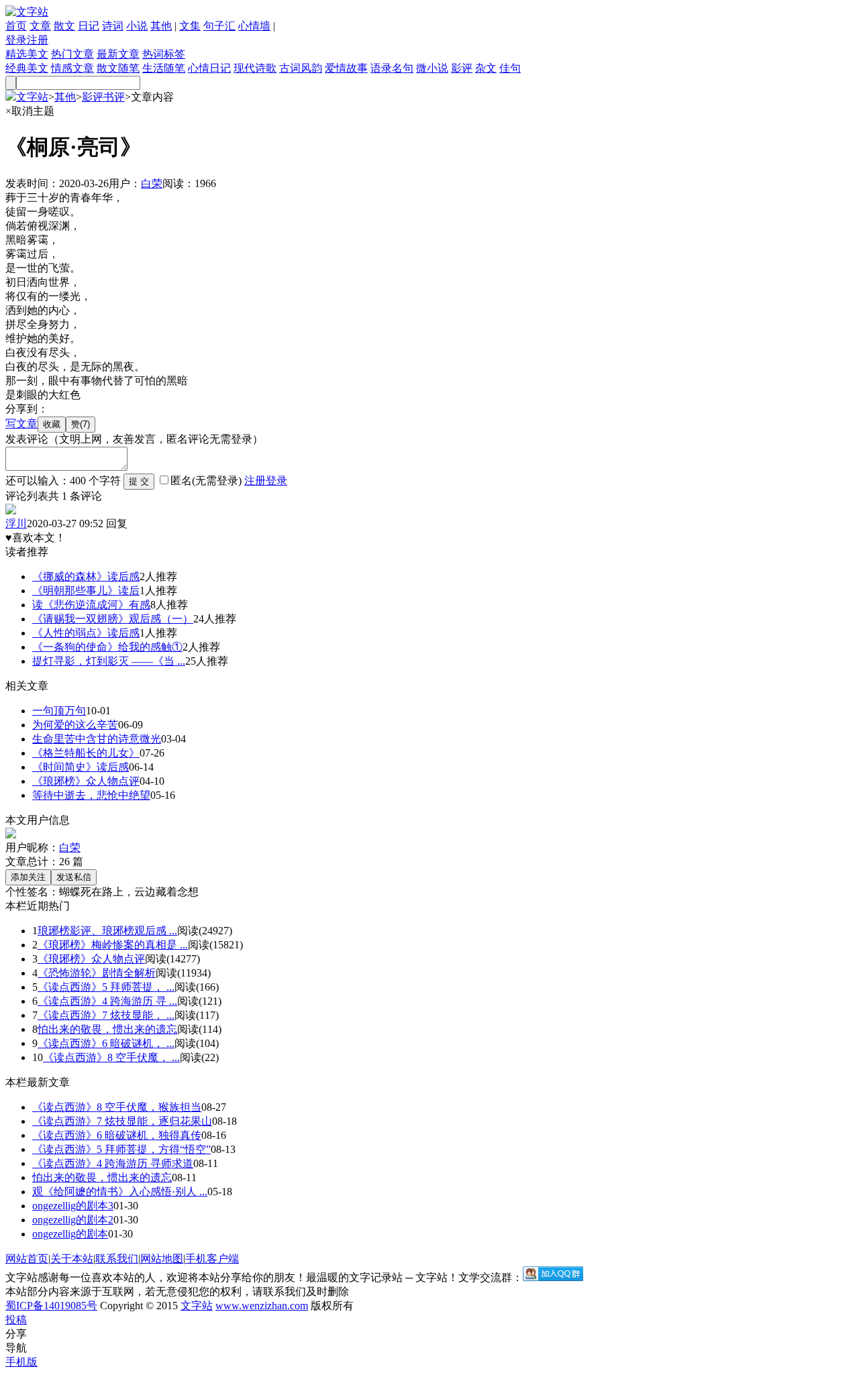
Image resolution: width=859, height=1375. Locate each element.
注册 (37, 40)
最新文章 (118, 54)
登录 (16, 40)
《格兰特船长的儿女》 (86, 753)
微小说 (432, 68)
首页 (16, 26)
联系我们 (116, 1258)
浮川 (16, 523)
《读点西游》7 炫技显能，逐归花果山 (122, 1121)
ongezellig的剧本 (70, 1234)
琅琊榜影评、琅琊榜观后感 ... (107, 930)
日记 (88, 26)
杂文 (486, 68)
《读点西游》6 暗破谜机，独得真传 (116, 1135)
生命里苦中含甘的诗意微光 (96, 739)
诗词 (112, 26)
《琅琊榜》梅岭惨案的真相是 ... (113, 944)
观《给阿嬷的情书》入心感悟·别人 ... (119, 1191)
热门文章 (72, 54)
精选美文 (26, 54)
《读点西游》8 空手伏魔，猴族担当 (116, 1107)
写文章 (21, 423)
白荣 (151, 183)
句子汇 (219, 26)
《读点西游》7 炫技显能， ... (106, 1015)
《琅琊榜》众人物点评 (86, 781)
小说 (137, 26)
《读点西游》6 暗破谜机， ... (106, 1043)
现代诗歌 (255, 68)
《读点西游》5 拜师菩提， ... (106, 987)
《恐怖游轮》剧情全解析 (97, 973)
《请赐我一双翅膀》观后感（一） (112, 618)
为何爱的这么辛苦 (75, 724)
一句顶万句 (59, 710)
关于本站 (71, 1258)
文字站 (32, 97)
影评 (461, 68)
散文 (64, 26)
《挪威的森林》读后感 (86, 576)
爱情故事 (346, 68)
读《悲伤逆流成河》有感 (91, 604)
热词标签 (163, 54)
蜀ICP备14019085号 (51, 1305)
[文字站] (26, 11)
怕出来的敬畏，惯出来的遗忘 (107, 1029)
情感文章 (72, 68)
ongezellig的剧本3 (72, 1205)
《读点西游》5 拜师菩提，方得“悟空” (121, 1149)
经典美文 (26, 68)
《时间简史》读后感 (80, 767)
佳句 (510, 68)
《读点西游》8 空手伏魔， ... (111, 1057)
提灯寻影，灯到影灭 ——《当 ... (108, 661)
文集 (190, 26)
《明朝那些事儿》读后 (86, 590)
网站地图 (161, 1258)
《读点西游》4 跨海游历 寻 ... (107, 1001)
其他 (161, 26)
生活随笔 (163, 68)
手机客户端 (212, 1258)
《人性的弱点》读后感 (86, 633)
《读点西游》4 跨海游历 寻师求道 (112, 1163)
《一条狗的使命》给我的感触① (107, 647)
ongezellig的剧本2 (72, 1219)
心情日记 (209, 68)
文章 (40, 26)
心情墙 (254, 26)
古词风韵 (300, 68)
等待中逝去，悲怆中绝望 (91, 795)
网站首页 (26, 1258)
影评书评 (103, 97)
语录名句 (391, 68)
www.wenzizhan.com (261, 1305)
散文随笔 (118, 68)
